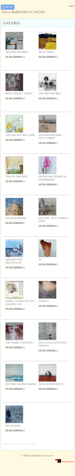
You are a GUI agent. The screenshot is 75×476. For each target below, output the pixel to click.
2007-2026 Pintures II (51, 384)
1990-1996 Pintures (50, 93)
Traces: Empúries (16, 176)
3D (40, 259)
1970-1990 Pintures (16, 52)
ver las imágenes (14, 56)
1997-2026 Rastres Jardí (20, 135)
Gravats (44, 301)
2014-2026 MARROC (16, 218)
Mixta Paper (46, 52)
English (71, 6)
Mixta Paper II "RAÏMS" (19, 93)
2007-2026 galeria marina (20, 384)
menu (9, 7)
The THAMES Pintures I (19, 342)
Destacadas (13, 425)
